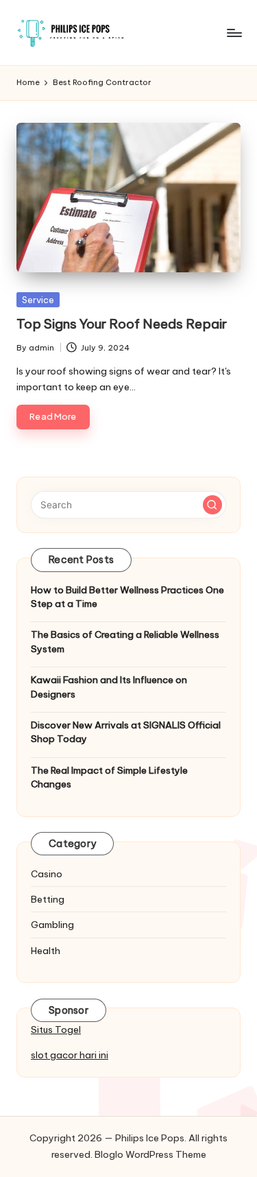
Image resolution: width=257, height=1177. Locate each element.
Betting (47, 899)
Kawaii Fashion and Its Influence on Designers (109, 687)
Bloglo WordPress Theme (150, 1154)
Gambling (52, 924)
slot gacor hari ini (69, 1055)
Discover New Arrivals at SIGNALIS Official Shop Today (126, 732)
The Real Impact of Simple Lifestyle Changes (109, 777)
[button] (212, 504)
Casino (46, 874)
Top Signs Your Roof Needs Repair (121, 324)
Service (38, 299)
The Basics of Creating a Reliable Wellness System (125, 641)
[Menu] (234, 32)
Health (45, 950)
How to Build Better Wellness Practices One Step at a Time (127, 597)
